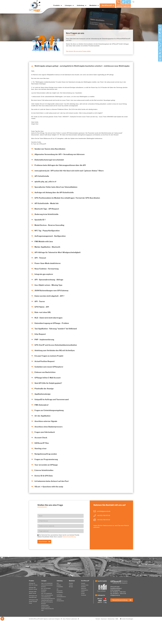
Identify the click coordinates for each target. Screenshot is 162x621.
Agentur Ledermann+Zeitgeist (52, 619)
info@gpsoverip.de (115, 595)
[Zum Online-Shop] (160, 49)
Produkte (56, 5)
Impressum (104, 619)
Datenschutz (111, 619)
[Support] (160, 46)
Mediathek (93, 5)
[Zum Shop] (128, 2)
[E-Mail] (160, 39)
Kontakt (98, 619)
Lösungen (68, 5)
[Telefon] (160, 43)
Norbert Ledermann (71, 619)
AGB (117, 619)
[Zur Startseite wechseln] (121, 582)
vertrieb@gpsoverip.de (103, 511)
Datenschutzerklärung (69, 537)
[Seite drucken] (160, 60)
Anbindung (80, 5)
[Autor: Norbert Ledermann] (78, 619)
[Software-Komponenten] (160, 33)
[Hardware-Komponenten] (160, 29)
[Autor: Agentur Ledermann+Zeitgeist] (61, 619)
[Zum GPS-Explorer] (160, 53)
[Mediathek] (160, 36)
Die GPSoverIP (107, 5)
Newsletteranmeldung (119, 600)
